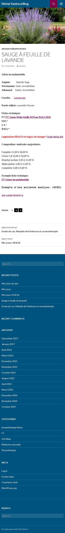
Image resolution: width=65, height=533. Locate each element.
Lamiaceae (19, 97)
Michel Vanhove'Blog (15, 4)
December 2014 (9, 395)
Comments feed (10, 482)
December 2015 (9, 361)
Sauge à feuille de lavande (14, 300)
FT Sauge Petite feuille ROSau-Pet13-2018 (28, 117)
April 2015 (7, 384)
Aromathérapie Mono (14, 49)
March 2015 (7, 389)
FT (3, 433)
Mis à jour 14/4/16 (11, 241)
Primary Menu (61, 4)
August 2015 (8, 378)
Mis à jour (6, 289)
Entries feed (8, 476)
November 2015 (9, 367)
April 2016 (7, 349)
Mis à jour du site (10, 283)
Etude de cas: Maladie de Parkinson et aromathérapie (30, 229)
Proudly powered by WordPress (15, 529)
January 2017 (8, 344)
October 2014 (9, 406)
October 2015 (9, 372)
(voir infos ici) (55, 136)
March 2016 (7, 355)
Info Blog (6, 438)
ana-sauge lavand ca (12, 194)
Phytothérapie (9, 450)
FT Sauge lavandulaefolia (15, 179)
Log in (4, 471)
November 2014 (9, 401)
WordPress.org (9, 488)
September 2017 (10, 338)
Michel (22, 66)
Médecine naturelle (11, 444)
